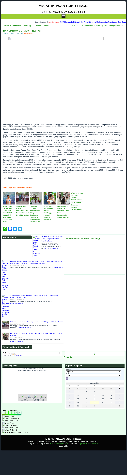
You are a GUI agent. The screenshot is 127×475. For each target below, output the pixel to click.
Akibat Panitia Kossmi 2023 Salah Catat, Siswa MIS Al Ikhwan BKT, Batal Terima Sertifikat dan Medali (7, 214)
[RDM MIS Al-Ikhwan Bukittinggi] (95, 355)
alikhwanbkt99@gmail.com (58, 444)
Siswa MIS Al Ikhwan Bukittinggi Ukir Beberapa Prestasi (27, 26)
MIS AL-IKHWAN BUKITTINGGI (63, 6)
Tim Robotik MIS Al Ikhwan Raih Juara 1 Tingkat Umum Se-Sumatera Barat (52, 239)
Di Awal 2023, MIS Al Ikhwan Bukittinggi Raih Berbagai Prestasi (96, 26)
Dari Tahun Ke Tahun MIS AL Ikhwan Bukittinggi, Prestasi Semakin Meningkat (48, 212)
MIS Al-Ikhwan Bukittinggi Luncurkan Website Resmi (76, 206)
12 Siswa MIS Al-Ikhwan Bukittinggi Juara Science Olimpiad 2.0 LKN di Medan (22, 210)
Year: (68, 373)
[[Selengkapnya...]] (51, 248)
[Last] (45, 397)
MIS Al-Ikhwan (28, 34)
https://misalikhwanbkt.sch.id (88, 444)
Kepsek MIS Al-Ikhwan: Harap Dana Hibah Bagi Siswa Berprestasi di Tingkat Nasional (63, 211)
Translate (19, 355)
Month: (68, 369)
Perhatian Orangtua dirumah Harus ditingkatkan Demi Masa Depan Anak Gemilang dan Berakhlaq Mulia (35, 214)
